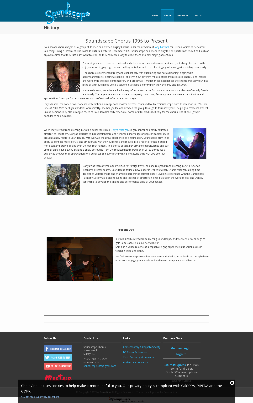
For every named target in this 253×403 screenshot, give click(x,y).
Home (155, 15)
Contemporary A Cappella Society (141, 347)
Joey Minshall (162, 47)
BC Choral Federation (135, 352)
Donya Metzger (119, 129)
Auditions (182, 15)
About (167, 15)
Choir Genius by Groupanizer (139, 357)
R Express (175, 365)
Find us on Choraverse (135, 362)
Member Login (180, 348)
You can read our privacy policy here (40, 396)
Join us (198, 15)
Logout (181, 354)
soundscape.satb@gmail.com (99, 366)
